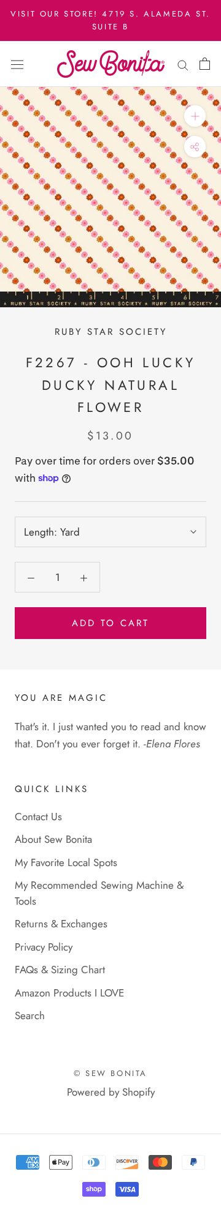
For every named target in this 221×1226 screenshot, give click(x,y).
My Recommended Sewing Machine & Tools (99, 893)
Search (30, 1015)
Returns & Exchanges (61, 923)
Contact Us (38, 816)
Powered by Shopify (111, 1092)
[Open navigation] (17, 63)
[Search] (182, 64)
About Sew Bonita (53, 839)
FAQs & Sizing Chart (60, 969)
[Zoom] (195, 116)
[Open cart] (205, 64)
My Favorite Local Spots (66, 862)
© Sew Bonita (110, 1073)
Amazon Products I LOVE (69, 992)
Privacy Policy (43, 947)
